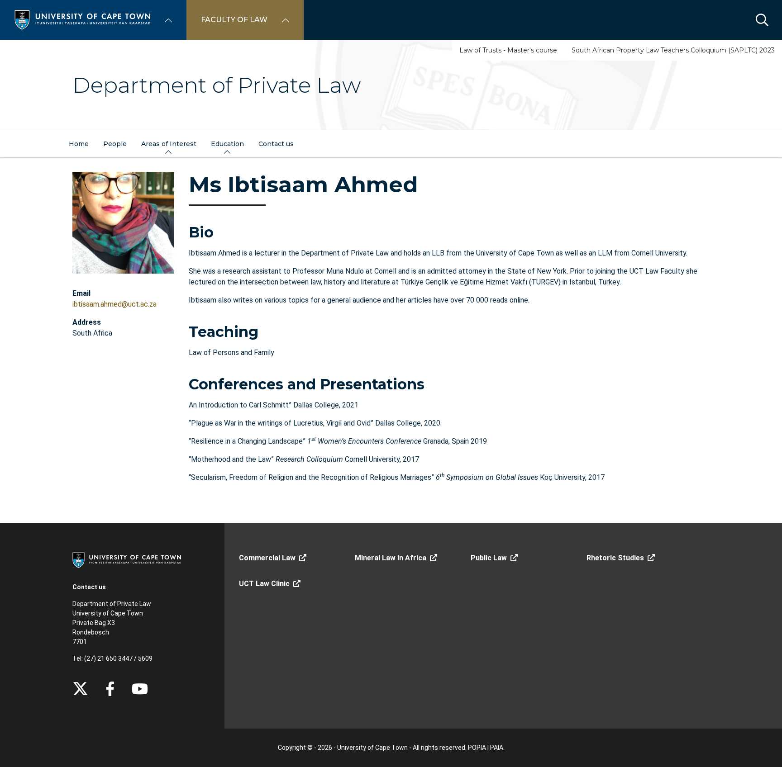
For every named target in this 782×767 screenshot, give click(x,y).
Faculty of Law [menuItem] (234, 19)
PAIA (496, 747)
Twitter (80, 689)
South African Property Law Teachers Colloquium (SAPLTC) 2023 (673, 50)
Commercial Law (267, 558)
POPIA (477, 747)
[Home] (82, 19)
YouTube (140, 689)
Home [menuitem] (79, 144)
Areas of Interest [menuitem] (168, 144)
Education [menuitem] (227, 144)
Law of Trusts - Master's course (508, 50)
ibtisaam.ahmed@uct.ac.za (114, 304)
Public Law (489, 558)
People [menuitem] (115, 144)
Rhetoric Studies (615, 558)
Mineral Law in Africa (390, 558)
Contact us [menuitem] (276, 144)
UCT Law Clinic (264, 583)
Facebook (109, 689)
